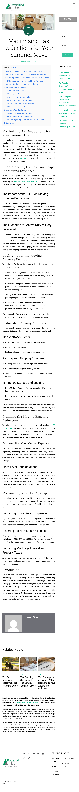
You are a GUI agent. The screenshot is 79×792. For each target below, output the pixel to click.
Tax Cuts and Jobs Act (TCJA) (27, 182)
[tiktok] (29, 758)
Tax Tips (67, 19)
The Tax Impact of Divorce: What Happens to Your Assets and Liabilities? (46, 683)
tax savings (25, 158)
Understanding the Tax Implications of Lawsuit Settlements (67, 113)
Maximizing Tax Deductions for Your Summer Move (28, 47)
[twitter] (24, 753)
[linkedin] (38, 753)
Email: (64, 45)
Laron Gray (26, 61)
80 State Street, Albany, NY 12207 (27, 702)
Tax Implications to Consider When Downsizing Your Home (68, 124)
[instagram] (43, 753)
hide (14, 68)
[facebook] (29, 753)
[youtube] (34, 753)
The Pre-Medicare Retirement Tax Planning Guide (10, 681)
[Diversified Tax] (14, 11)
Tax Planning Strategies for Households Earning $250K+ (28, 681)
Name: (64, 37)
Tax (35, 61)
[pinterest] (24, 758)
